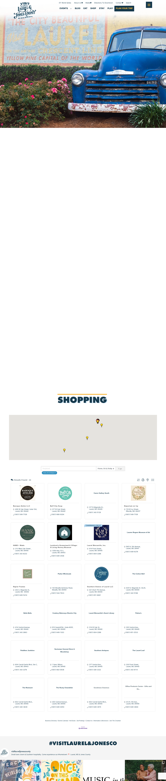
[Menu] (149, 5)
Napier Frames (19, 587)
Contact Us (89, 721)
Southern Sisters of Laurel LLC (100, 587)
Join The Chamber (115, 721)
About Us (77, 3)
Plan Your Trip (124, 8)
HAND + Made (19, 545)
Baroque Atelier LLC (21, 506)
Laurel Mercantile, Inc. (96, 545)
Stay (101, 8)
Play (110, 8)
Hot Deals (72, 721)
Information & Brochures (101, 721)
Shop (93, 8)
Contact (119, 3)
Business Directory (51, 721)
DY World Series (65, 3)
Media (87, 3)
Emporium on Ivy (131, 506)
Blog (77, 8)
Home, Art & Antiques (49, 472)
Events (64, 8)
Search (128, 3)
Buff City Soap (56, 506)
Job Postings (80, 721)
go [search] (121, 469)
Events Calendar (63, 721)
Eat (85, 8)
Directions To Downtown (103, 3)
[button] (102, 425)
